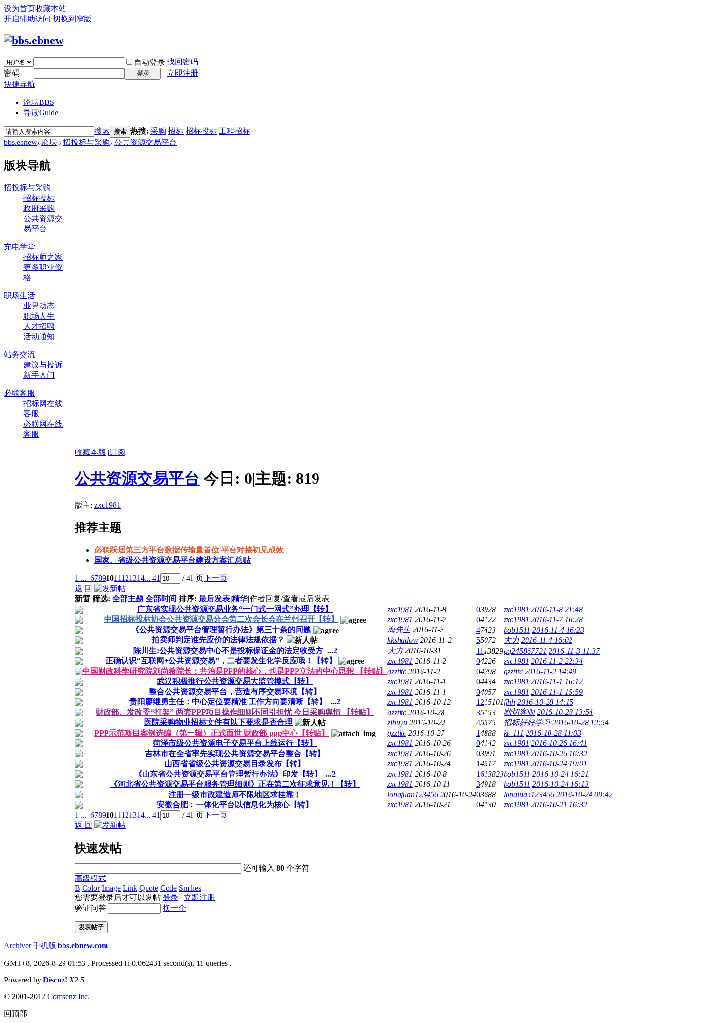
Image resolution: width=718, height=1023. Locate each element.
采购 (158, 131)
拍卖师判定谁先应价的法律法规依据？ (218, 639)
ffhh (509, 702)
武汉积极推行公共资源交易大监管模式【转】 (235, 681)
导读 (40, 112)
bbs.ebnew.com (83, 945)
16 (480, 774)
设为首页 (19, 8)
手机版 (44, 945)
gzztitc (396, 671)
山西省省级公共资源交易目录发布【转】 (235, 763)
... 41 (152, 578)
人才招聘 (39, 326)
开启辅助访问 (27, 19)
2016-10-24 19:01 (559, 763)
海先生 (399, 629)
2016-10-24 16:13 (560, 784)
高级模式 (90, 878)
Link (130, 888)
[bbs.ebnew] (33, 40)
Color (91, 888)
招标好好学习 (527, 722)
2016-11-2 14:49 (550, 671)
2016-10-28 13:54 (565, 712)
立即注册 (182, 73)
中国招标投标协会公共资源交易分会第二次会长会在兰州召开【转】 (221, 619)
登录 (170, 897)
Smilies (190, 888)
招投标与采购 (86, 142)
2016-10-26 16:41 (559, 743)
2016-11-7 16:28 (557, 619)
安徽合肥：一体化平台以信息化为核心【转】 (235, 804)
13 (133, 578)
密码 (12, 73)
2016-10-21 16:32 (559, 804)
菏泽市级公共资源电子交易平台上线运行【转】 (235, 743)
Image (111, 888)
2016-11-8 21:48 (557, 609)
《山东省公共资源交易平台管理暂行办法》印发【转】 (228, 774)
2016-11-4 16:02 (546, 640)
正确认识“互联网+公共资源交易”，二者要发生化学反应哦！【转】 (221, 660)
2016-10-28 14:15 (545, 702)
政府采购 (39, 208)
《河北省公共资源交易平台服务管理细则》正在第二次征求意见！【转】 (235, 784)
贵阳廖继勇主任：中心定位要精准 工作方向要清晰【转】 (228, 701)
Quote (148, 888)
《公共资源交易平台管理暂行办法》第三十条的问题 (221, 629)
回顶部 (15, 1013)
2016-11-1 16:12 (557, 681)
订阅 (117, 452)
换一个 (174, 908)
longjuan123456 (412, 794)
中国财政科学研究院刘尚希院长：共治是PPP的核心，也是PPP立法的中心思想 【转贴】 (235, 671)
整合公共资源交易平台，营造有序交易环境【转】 (235, 691)
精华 (240, 598)
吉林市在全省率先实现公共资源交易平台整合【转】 (235, 753)
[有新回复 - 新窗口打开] (79, 611)
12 (125, 578)
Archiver (17, 945)
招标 (176, 131)
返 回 (83, 588)
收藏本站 (50, 8)
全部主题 (128, 598)
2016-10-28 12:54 (580, 722)
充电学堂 (19, 247)
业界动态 (39, 306)
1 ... (80, 578)
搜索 (102, 131)
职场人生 (39, 316)
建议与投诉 (43, 365)
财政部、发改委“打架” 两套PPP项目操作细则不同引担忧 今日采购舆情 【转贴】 (235, 712)
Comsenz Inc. (68, 996)
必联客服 (19, 393)
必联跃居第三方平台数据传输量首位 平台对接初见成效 (189, 550)
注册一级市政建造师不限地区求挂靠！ (235, 794)
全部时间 (161, 598)
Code (168, 888)
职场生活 (19, 295)
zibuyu (397, 722)
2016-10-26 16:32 (559, 753)
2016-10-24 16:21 (560, 774)
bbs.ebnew (20, 142)
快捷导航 (19, 84)
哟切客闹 (519, 712)
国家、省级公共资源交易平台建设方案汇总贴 (172, 560)
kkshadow (402, 640)
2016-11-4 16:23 (558, 630)
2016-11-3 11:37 (574, 651)
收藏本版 (90, 452)
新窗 (82, 598)
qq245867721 (525, 651)
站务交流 (19, 354)
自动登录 (149, 62)
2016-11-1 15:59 (557, 692)
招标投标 (201, 131)
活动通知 (39, 336)
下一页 (215, 578)
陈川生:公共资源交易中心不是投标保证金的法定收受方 (228, 650)
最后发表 (214, 598)
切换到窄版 (72, 19)
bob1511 (517, 630)
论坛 (38, 102)
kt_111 (514, 733)
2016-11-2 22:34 (557, 661)
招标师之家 (43, 257)
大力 (511, 640)
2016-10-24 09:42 (584, 794)
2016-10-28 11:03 (553, 733)
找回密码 (182, 62)
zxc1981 (107, 505)
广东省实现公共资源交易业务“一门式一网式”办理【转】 (235, 609)
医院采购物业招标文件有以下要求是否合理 (218, 722)
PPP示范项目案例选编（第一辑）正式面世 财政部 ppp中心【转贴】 (211, 733)
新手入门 (39, 375)
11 (117, 578)
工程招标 (234, 131)
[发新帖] (110, 588)
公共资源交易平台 (145, 142)
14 (141, 578)
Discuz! (55, 980)
